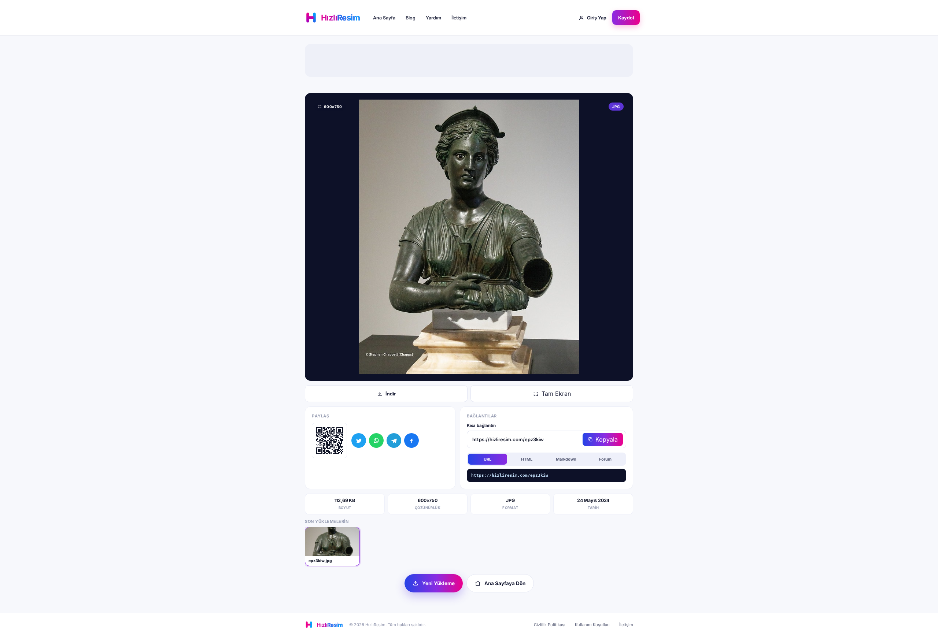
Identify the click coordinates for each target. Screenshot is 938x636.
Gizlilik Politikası (549, 624)
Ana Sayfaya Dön (504, 583)
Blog (411, 18)
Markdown (566, 459)
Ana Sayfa (384, 18)
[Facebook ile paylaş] (411, 440)
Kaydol (626, 18)
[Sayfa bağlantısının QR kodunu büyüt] (329, 440)
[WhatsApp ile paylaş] (376, 440)
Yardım (433, 18)
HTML (526, 459)
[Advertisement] (469, 60)
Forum (605, 459)
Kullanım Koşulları (592, 624)
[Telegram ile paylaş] (394, 440)
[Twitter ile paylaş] (358, 440)
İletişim (458, 18)
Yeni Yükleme (438, 583)
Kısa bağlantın (481, 425)
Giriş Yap (596, 18)
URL (487, 459)
